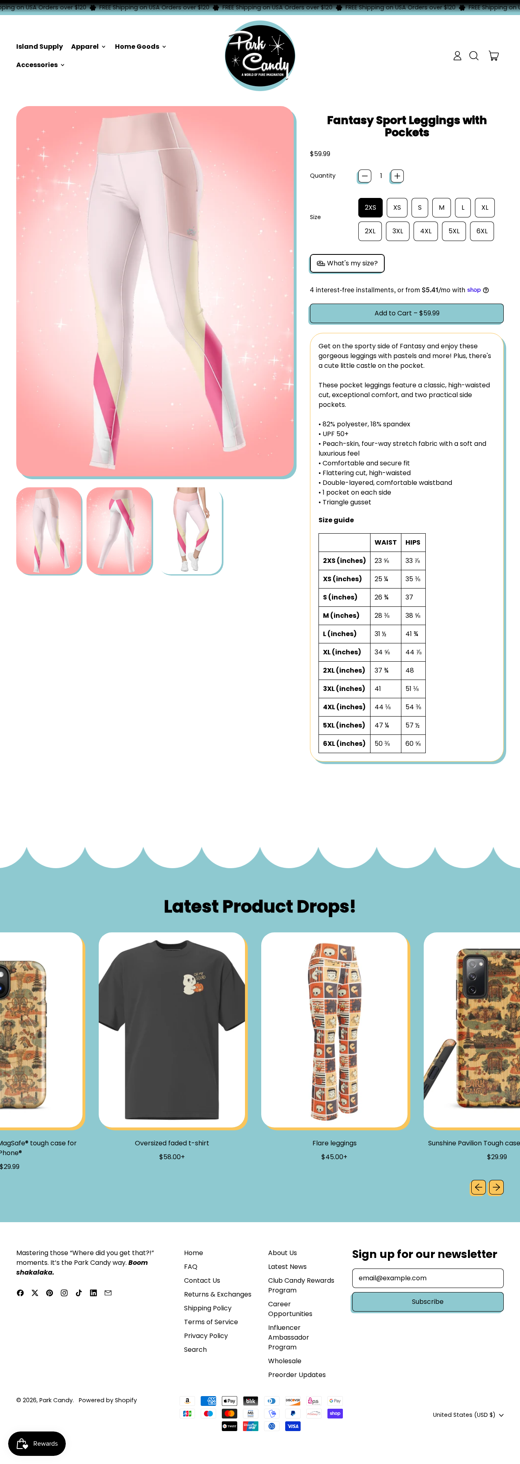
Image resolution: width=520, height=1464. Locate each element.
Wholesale (284, 1361)
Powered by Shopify (108, 1400)
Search (195, 1349)
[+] (397, 175)
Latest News (287, 1266)
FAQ (190, 1266)
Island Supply (39, 46)
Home (193, 1253)
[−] (364, 175)
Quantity (323, 176)
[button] (473, 55)
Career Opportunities (290, 1308)
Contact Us (202, 1280)
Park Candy (56, 1400)
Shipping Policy (208, 1308)
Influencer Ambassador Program (288, 1337)
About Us (282, 1253)
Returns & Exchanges (217, 1294)
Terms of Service (211, 1322)
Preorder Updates (297, 1374)
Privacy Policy (206, 1335)
